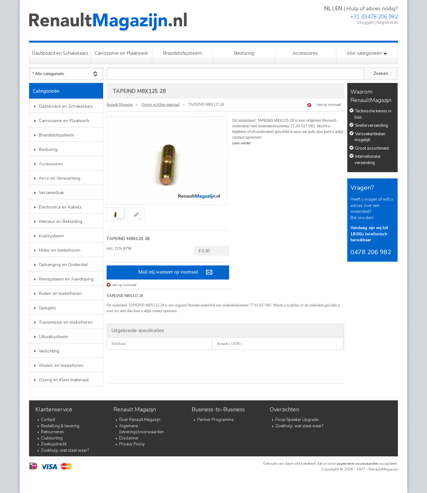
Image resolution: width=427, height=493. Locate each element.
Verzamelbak (51, 193)
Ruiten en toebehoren (60, 293)
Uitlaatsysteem (53, 337)
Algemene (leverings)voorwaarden (141, 429)
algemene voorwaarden (357, 463)
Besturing (244, 53)
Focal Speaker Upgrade (297, 420)
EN (338, 8)
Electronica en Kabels (60, 207)
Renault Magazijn (120, 104)
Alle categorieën (365, 53)
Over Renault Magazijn (139, 420)
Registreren (387, 22)
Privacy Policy (132, 444)
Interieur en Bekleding (60, 221)
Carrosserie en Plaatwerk (121, 53)
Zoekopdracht (54, 444)
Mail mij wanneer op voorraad (168, 272)
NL (327, 8)
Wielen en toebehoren (61, 365)
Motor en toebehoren (59, 250)
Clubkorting (52, 438)
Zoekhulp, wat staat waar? (65, 450)
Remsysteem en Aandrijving (66, 279)
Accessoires (305, 53)
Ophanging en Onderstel (63, 265)
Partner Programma (215, 420)
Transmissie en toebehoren (66, 322)
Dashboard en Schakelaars (60, 53)
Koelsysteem (51, 236)
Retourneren (52, 432)
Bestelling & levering (60, 426)
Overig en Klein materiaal (64, 380)
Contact (48, 420)
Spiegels (47, 308)
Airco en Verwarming (59, 178)
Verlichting (49, 351)
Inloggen (365, 22)
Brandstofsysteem (182, 53)
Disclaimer (129, 438)
